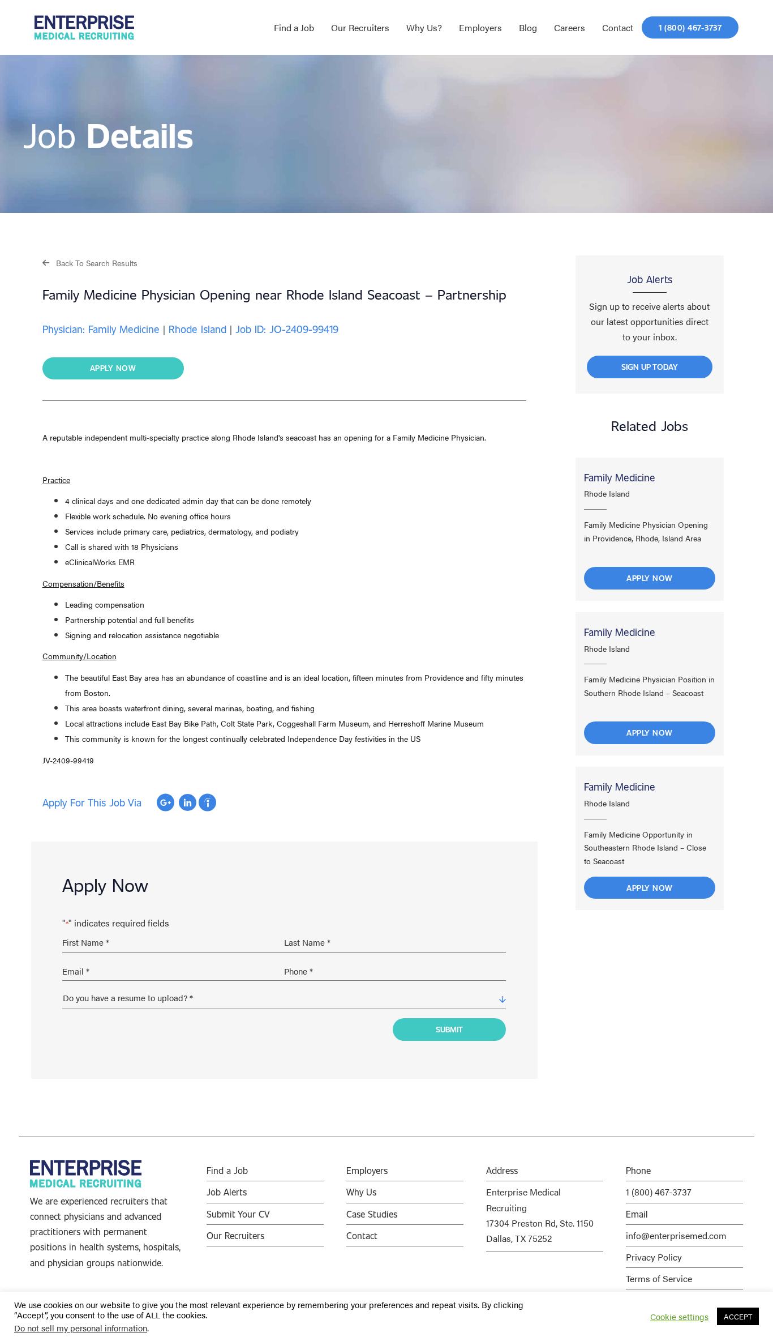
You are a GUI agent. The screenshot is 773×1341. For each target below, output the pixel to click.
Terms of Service (659, 1278)
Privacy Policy (654, 1256)
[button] (90, 262)
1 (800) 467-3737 (659, 1191)
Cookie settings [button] (679, 1317)
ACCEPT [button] (738, 1316)
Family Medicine (619, 477)
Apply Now (649, 578)
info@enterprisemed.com (676, 1235)
